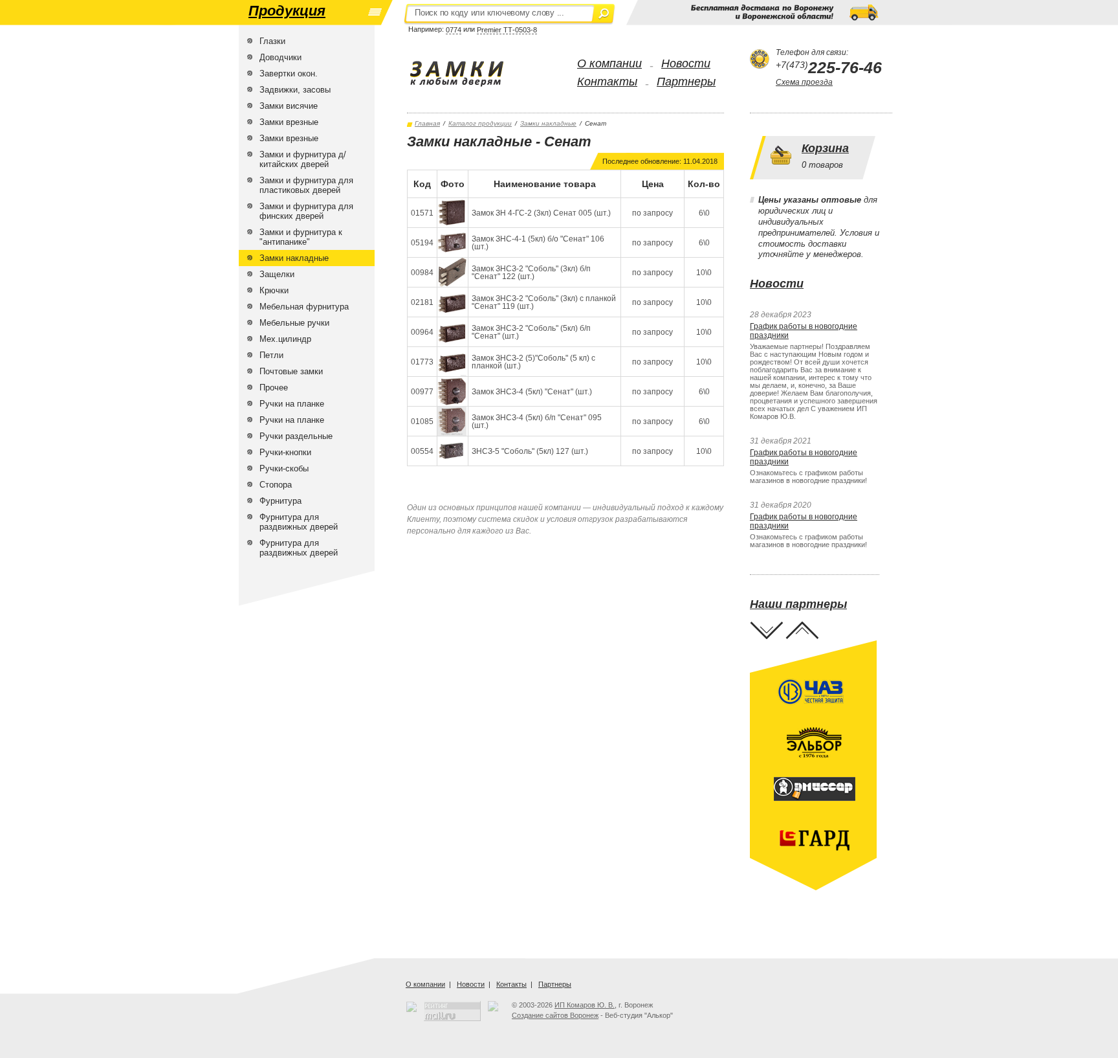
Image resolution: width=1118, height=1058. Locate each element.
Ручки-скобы (284, 468)
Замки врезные (288, 122)
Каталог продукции (480, 123)
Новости (685, 63)
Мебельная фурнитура (304, 306)
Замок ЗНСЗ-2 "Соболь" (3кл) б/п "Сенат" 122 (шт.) (531, 272)
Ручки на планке (291, 404)
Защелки (276, 274)
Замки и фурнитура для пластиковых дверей (306, 185)
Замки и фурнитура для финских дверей (306, 211)
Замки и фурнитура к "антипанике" (300, 237)
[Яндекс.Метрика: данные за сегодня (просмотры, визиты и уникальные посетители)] (493, 1006)
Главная (427, 123)
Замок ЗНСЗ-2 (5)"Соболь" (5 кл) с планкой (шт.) (533, 362)
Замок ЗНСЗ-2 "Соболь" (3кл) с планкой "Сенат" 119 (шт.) (544, 302)
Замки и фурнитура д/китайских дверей (302, 159)
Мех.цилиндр (285, 339)
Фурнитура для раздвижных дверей (298, 522)
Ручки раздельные (296, 436)
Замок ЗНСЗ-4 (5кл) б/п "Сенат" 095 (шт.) (537, 421)
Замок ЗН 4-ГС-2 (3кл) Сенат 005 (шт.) (541, 213)
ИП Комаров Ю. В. (584, 1005)
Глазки (272, 41)
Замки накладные (294, 258)
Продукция (286, 11)
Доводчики (280, 57)
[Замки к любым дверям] (470, 74)
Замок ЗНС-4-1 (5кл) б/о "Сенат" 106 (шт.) (538, 242)
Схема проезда (804, 82)
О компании (609, 63)
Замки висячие (288, 106)
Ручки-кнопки (285, 452)
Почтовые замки (291, 371)
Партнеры (686, 81)
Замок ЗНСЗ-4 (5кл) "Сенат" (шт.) (532, 391)
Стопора (275, 485)
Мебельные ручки (294, 323)
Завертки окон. (288, 73)
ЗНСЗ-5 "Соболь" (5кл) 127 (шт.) (530, 451)
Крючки (274, 290)
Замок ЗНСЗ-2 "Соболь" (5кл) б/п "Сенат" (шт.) (531, 332)
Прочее (273, 387)
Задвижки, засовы (295, 90)
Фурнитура (280, 501)
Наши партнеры (798, 604)
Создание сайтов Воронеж (555, 1015)
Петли (271, 355)
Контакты (607, 81)
